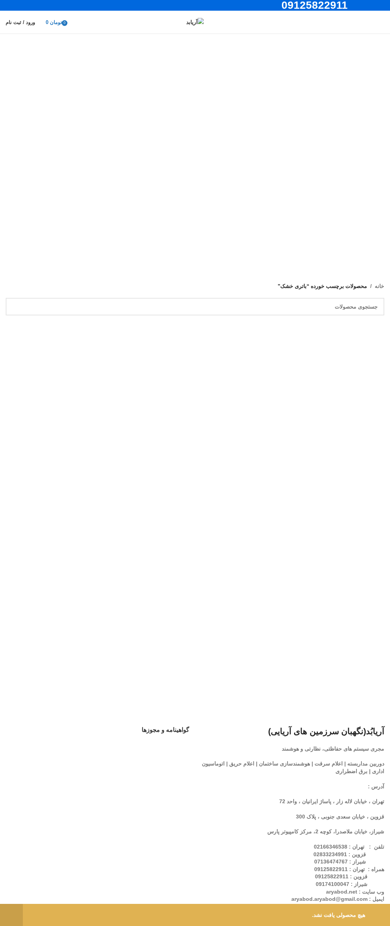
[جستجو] (367, 22)
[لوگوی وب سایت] (195, 22)
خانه (379, 286)
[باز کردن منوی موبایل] (381, 22)
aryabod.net (341, 892)
